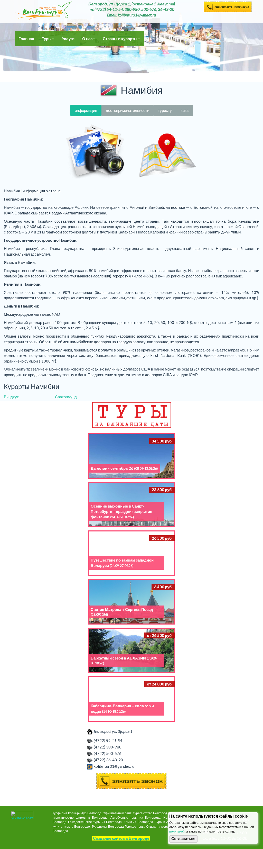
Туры (47, 38)
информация (86, 110)
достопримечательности (127, 110)
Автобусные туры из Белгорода (43, 11)
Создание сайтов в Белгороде (121, 838)
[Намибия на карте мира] (167, 152)
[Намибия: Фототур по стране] (95, 152)
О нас (87, 38)
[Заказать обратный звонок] (131, 781)
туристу (165, 110)
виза (185, 110)
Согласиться (183, 839)
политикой (177, 831)
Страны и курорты (120, 38)
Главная (26, 38)
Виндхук (11, 396)
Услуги (68, 38)
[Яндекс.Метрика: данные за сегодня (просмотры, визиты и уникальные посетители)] (22, 815)
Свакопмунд (66, 396)
